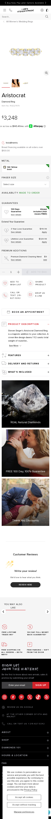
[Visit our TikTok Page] (39, 697)
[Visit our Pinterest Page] (23, 697)
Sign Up (40, 685)
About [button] (6, 732)
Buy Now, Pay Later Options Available (25, 3)
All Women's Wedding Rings (19, 21)
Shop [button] (5, 740)
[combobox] (23, 17)
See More (13, 346)
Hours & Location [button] (15, 755)
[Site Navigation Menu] (4, 10)
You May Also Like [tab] (13, 606)
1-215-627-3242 (36, 724)
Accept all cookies (24, 797)
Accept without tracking (24, 805)
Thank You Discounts (25, 520)
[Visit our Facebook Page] (14, 697)
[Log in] (42, 10)
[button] (3, 611)
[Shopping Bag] (47, 10)
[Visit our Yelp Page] (46, 697)
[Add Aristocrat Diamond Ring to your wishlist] (5, 283)
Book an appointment (28, 312)
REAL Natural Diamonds (25, 422)
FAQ (4, 763)
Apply (44, 232)
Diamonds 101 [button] (11, 747)
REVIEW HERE (25, 584)
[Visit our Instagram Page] (6, 697)
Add (45, 260)
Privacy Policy (30, 790)
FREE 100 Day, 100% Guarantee (25, 471)
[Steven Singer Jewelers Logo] (25, 10)
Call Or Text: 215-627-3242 (16, 295)
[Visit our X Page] (31, 697)
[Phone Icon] (10, 10)
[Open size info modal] (47, 177)
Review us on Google (20, 707)
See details (16, 215)
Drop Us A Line (40, 294)
